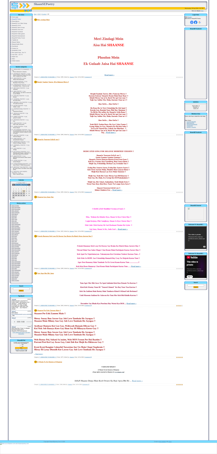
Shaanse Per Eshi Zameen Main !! (49, 310)
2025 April (14, 278)
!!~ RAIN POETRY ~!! (18, 138)
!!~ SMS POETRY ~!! (17, 91)
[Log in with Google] (199, 22)
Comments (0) (88, 134)
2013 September (16, 261)
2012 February (16, 233)
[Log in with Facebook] (195, 22)
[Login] (31, 11)
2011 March (15, 214)
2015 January (15, 272)
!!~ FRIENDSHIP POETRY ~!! (20, 84)
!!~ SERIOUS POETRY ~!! (19, 113)
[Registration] (28, 11)
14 (24, 191)
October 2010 (21, 183)
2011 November (16, 227)
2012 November (16, 248)
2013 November (16, 263)
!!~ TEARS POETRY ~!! (18, 126)
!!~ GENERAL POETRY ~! (19, 99)
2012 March (15, 234)
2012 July (14, 241)
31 (13, 197)
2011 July (14, 221)
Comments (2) (86, 384)
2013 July (14, 260)
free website (162, 441)
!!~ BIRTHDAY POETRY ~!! (19, 88)
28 (24, 195)
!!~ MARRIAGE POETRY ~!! (19, 142)
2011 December (16, 229)
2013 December (16, 265)
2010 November (16, 207)
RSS (202, 10)
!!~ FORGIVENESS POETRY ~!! (21, 164)
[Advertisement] (21, 391)
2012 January (15, 231)
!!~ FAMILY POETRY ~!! (18, 116)
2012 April (14, 236)
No (22, 346)
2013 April (14, 256)
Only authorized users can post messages (21, 333)
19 (18, 193)
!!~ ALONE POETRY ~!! (18, 105)
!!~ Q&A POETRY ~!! (17, 156)
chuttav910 (190, 125)
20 (21, 193)
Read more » (109, 75)
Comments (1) (88, 77)
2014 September (16, 270)
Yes (23, 344)
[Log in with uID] (191, 22)
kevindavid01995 (191, 121)
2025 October (15, 280)
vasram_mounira (191, 127)
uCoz (170, 441)
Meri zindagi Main (43, 20)
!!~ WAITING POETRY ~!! (19, 135)
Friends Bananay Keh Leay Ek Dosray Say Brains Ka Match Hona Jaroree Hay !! (64, 236)
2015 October (15, 275)
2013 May (14, 258)
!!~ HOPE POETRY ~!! (18, 160)
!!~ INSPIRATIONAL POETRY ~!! (21, 109)
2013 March (15, 255)
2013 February (16, 253)
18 (16, 193)
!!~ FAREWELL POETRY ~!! (19, 145)
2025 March (15, 277)
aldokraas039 (190, 123)
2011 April (14, 216)
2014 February (16, 267)
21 (24, 193)
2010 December (16, 209)
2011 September (16, 224)
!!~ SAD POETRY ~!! (17, 78)
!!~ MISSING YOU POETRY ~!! (20, 102)
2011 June (14, 219)
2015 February (16, 273)
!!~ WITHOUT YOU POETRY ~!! (21, 167)
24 (13, 195)
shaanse (72, 77)
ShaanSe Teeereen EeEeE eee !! (48, 139)
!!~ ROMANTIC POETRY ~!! (19, 73)
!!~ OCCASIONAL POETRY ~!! (20, 129)
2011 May (14, 217)
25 (16, 195)
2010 (39, 14)
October (44, 14)
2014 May (14, 268)
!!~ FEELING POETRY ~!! (19, 95)
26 (18, 195)
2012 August (15, 243)
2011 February (16, 212)
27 (21, 195)
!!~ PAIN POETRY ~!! (18, 123)
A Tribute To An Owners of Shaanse (49, 362)
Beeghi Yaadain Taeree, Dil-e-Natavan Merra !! (53, 82)
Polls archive (23, 349)
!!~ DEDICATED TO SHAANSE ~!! (21, 69)
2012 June (14, 239)
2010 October (15, 205)
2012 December (16, 250)
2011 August (15, 222)
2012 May (14, 238)
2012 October (15, 246)
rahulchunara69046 (192, 124)
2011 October (15, 226)
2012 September (16, 244)
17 (13, 193)
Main (35, 14)
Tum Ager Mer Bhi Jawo (45, 273)
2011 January (15, 210)
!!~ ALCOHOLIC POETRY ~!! (20, 151)
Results (17, 349)
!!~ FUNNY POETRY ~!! (18, 81)
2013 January (15, 251)
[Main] (25, 11)
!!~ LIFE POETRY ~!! (17, 148)
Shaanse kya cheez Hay (45, 197)
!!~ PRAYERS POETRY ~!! (19, 120)
